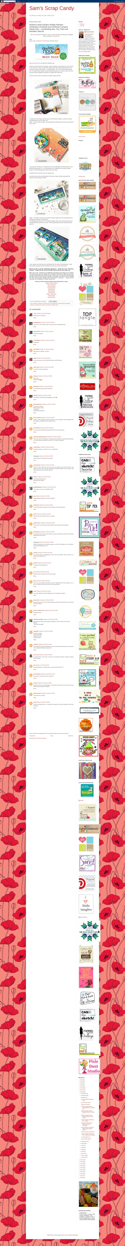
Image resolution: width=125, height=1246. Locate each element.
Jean (34, 496)
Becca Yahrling (37, 417)
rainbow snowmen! (85, 1104)
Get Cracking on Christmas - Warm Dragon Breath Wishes (87, 1128)
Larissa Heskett (51, 286)
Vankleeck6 (36, 505)
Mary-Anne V (36, 600)
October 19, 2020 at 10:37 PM (47, 531)
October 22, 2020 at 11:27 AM (48, 674)
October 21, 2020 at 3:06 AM (45, 644)
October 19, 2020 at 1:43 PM (48, 404)
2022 (81, 1088)
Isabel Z (35, 563)
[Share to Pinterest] (56, 301)
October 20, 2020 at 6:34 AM (44, 563)
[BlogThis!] (51, 301)
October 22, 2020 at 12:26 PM (44, 683)
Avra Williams (36, 340)
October (83, 1097)
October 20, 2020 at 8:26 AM (42, 571)
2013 (81, 1171)
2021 (81, 1090)
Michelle (35, 395)
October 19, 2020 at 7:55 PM (46, 505)
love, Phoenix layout (86, 1139)
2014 (81, 1169)
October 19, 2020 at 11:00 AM (47, 349)
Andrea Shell (51, 292)
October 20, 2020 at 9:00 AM (43, 580)
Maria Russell (51, 291)
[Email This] (49, 301)
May (82, 1149)
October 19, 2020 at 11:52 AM (46, 367)
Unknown (35, 376)
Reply (34, 317)
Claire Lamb (36, 367)
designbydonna (37, 322)
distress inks (47, 303)
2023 (81, 1086)
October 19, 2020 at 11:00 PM (46, 542)
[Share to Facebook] (54, 301)
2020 (81, 1092)
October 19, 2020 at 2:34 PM (47, 417)
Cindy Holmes (36, 447)
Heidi (34, 702)
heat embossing (61, 303)
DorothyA (35, 644)
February (83, 1155)
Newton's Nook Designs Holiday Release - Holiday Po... (88, 1108)
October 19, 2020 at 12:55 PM (45, 376)
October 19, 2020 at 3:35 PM (54, 436)
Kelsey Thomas (37, 693)
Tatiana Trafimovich (51, 294)
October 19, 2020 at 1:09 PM (45, 386)
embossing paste (53, 303)
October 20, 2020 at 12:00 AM (45, 552)
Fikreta (35, 476)
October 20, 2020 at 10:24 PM (50, 619)
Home (51, 735)
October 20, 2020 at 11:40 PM (46, 631)
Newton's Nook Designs (44, 41)
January (83, 1157)
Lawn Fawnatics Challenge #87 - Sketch (87, 1120)
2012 (81, 1173)
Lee (34, 571)
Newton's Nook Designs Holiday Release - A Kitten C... (87, 1112)
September (84, 1141)
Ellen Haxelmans (51, 284)
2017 (81, 1163)
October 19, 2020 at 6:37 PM (49, 487)
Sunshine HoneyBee (38, 619)
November (83, 1095)
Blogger (76, 1235)
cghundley (35, 631)
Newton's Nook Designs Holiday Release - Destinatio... (86, 1124)
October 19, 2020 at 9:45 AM (46, 331)
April (82, 1151)
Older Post (70, 735)
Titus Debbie (36, 349)
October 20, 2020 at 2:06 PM (46, 600)
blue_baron (65, 1235)
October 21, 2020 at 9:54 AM (45, 654)
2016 (81, 1165)
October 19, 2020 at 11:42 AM (43, 358)
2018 (81, 1161)
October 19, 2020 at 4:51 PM (47, 465)
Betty (34, 580)
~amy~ (35, 313)
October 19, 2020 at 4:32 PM (46, 456)
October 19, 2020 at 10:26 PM (48, 523)
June (82, 1147)
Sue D (34, 514)
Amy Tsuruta (51, 295)
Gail (34, 665)
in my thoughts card (85, 1137)
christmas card (41, 303)
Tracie (34, 591)
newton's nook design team (35, 304)
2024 (81, 1084)
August (83, 1143)
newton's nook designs (46, 304)
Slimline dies (32, 177)
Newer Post (32, 735)
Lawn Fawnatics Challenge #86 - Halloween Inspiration (88, 1134)
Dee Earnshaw (36, 674)
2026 (81, 1080)
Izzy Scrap (35, 654)
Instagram (82, 24)
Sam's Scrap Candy (51, 8)
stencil (56, 304)
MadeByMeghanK (37, 487)
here (57, 36)
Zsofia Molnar (51, 289)
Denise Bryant (36, 465)
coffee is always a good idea (87, 1131)
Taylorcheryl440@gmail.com (40, 436)
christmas (35, 303)
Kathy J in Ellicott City (38, 610)
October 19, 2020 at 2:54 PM (46, 428)
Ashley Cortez (36, 523)
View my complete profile (84, 51)
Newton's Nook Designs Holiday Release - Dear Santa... (87, 1116)
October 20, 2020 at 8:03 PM (51, 610)
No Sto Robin (36, 428)
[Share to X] (53, 301)
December (83, 1093)
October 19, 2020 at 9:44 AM (47, 322)
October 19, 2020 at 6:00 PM (43, 476)
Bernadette (36, 386)
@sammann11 (82, 136)
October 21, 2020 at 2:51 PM (42, 665)
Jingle (34, 358)
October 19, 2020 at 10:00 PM (44, 514)
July (82, 1145)
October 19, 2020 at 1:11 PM (44, 395)
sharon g (35, 552)
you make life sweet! (86, 1102)
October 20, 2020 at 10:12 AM (44, 591)
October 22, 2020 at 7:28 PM (42, 702)
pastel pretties (82, 176)
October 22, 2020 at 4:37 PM (48, 693)
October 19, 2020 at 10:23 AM (47, 340)
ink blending (67, 303)
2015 (81, 1167)
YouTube (82, 25)
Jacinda (35, 683)
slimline (53, 304)
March (83, 1153)
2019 (81, 1159)
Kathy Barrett (36, 531)
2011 (81, 1175)
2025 (81, 1082)
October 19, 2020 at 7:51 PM (42, 496)
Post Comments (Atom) (41, 738)
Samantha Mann (51, 287)
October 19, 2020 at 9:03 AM (43, 313)
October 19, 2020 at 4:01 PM (47, 447)
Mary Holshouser (37, 404)
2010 (81, 1177)
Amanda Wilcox (51, 297)
